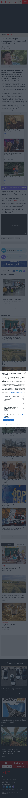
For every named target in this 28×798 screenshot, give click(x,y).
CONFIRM (8, 420)
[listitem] (14, 396)
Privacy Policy (21, 424)
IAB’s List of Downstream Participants (15, 392)
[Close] (25, 373)
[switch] (23, 399)
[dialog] (14, 399)
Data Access (14, 424)
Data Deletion (6, 424)
